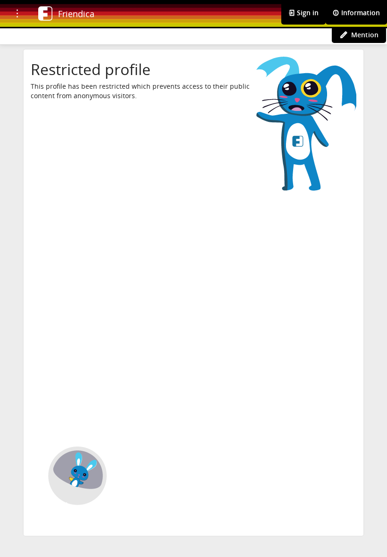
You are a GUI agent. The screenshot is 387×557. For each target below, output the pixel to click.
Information (359, 12)
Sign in (307, 12)
